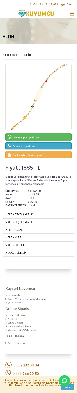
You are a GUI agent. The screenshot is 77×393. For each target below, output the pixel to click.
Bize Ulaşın (14, 336)
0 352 (25, 365)
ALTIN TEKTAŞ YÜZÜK (20, 214)
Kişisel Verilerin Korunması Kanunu (26, 299)
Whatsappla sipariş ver (25, 137)
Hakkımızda (13, 295)
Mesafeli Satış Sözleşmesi (21, 330)
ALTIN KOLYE (14, 229)
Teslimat (12, 319)
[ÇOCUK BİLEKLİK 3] (38, 97)
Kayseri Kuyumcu (20, 288)
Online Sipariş (17, 308)
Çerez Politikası (15, 302)
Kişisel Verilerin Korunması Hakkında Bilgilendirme (41, 384)
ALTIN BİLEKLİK (16, 245)
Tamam (67, 387)
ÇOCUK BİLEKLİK (16, 252)
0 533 (25, 373)
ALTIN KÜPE (14, 237)
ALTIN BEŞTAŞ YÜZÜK (20, 222)
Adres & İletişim (16, 343)
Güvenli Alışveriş (16, 315)
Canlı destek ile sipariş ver (27, 155)
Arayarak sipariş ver (23, 146)
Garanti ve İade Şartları (19, 326)
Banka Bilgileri (15, 322)
